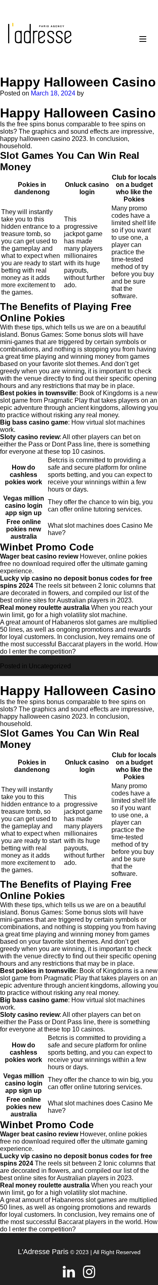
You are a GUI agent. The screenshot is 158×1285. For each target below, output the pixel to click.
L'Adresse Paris (43, 1252)
